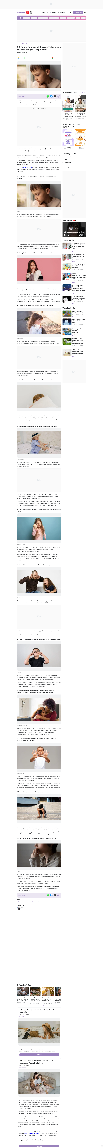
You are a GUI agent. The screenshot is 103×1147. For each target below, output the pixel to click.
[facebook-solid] (51, 96)
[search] (71, 12)
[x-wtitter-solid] (55, 96)
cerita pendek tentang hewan (32, 1115)
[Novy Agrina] (19, 908)
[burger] (85, 12)
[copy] (58, 96)
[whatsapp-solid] (48, 96)
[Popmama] (25, 12)
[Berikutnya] (61, 974)
